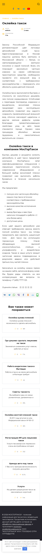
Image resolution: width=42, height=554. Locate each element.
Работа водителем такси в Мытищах (21, 367)
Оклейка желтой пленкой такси (21, 415)
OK (25, 549)
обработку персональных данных (16, 524)
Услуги (21, 486)
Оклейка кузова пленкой (21, 318)
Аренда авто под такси (21, 463)
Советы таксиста (21, 392)
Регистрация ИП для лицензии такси (21, 439)
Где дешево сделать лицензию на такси (21, 342)
